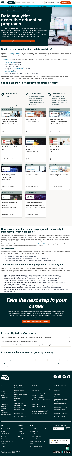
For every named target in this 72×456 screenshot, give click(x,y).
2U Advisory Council (7, 441)
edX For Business (49, 2)
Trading (3, 395)
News (2, 446)
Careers (3, 443)
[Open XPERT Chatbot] (67, 447)
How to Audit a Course (60, 397)
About (3, 431)
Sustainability (4, 356)
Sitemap (32, 443)
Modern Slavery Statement (37, 441)
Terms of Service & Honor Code (39, 429)
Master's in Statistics (37, 402)
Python (3, 389)
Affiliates (3, 436)
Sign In (57, 2)
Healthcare (25, 359)
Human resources (17, 359)
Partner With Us (5, 429)
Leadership (57, 356)
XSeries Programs (19, 401)
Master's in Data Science (38, 406)
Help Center (21, 434)
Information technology (6, 359)
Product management (24, 363)
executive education (13, 11)
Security (20, 436)
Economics (19, 356)
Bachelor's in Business (38, 397)
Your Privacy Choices (36, 446)
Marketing (29, 356)
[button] (42, 2)
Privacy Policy (34, 431)
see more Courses (6, 418)
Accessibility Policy (35, 436)
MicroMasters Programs (20, 394)
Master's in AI (35, 404)
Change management (49, 363)
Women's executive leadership (46, 356)
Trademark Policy (35, 439)
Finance (49, 359)
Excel (2, 402)
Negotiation (35, 356)
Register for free (66, 2)
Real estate (43, 359)
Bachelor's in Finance (37, 395)
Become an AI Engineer (60, 413)
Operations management (12, 363)
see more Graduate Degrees (39, 411)
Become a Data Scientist (60, 407)
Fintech (37, 359)
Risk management (39, 363)
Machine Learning (6, 414)
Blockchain (32, 359)
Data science (56, 359)
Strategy (3, 363)
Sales (32, 363)
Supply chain (12, 356)
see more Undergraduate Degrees (41, 410)
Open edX (4, 439)
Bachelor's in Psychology (38, 393)
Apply (68, 429)
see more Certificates (20, 416)
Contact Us (21, 431)
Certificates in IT (18, 413)
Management (58, 363)
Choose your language (59, 425)
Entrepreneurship (64, 359)
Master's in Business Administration (41, 399)
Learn (10, 2)
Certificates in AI (18, 403)
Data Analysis (4, 397)
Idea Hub (20, 429)
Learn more (58, 6)
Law (24, 356)
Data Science (4, 404)
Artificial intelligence (6, 366)
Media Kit (20, 439)
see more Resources (59, 416)
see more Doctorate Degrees (39, 413)
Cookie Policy (34, 434)
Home (3, 11)
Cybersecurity (65, 356)
